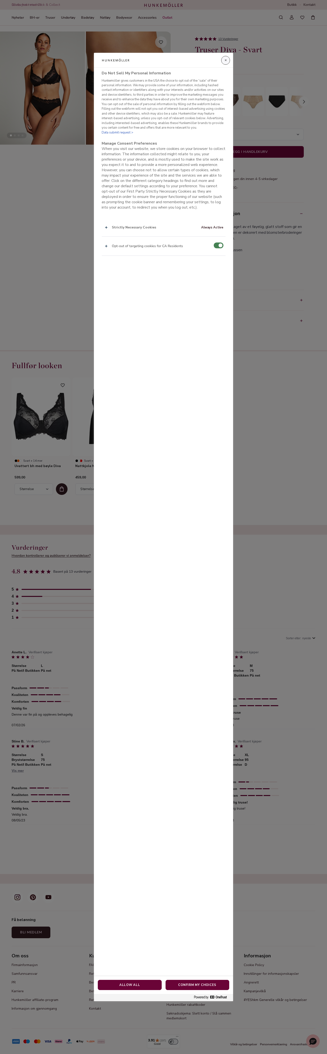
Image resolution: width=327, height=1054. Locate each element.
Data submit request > (117, 132)
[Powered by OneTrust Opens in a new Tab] (212, 997)
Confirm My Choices (197, 985)
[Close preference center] (225, 60)
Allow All (129, 985)
